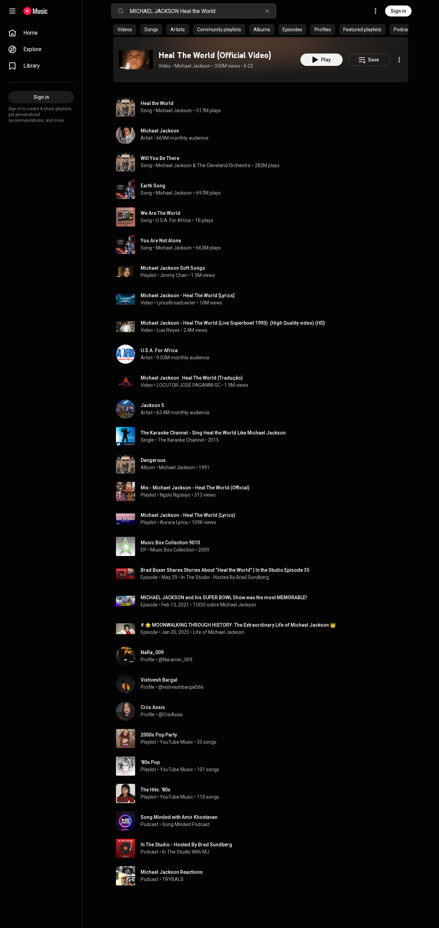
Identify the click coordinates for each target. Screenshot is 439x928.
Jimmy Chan (173, 275)
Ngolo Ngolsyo (175, 495)
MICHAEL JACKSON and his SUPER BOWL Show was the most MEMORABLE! (224, 597)
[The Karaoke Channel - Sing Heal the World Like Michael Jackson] (263, 436)
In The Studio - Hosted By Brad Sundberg (225, 577)
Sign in (398, 11)
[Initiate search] (120, 10)
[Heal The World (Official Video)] (136, 60)
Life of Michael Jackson (218, 632)
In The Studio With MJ (185, 852)
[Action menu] (399, 60)
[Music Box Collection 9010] (263, 546)
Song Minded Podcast (186, 824)
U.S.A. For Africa (173, 220)
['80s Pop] (263, 766)
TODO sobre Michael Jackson (224, 604)
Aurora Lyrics (174, 522)
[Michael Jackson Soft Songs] (263, 272)
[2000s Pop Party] (263, 738)
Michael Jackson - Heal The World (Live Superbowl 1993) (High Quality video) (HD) (233, 323)
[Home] (35, 11)
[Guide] (12, 11)
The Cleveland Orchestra (223, 165)
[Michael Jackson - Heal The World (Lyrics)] (263, 519)
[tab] (124, 29)
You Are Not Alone (161, 240)
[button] (135, 59)
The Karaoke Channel (181, 440)
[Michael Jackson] (263, 134)
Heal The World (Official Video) (214, 55)
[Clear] (267, 10)
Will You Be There (160, 158)
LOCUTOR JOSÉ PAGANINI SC (189, 385)
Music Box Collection (172, 550)
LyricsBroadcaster (176, 302)
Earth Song (153, 185)
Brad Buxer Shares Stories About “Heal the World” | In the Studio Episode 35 (225, 570)
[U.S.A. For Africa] (263, 354)
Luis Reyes (168, 330)
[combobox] (203, 11)
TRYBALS (172, 879)
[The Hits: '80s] (263, 793)
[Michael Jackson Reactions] (263, 876)
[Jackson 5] (263, 409)
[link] (41, 33)
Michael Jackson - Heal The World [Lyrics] (188, 295)
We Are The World (160, 213)
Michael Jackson (193, 66)
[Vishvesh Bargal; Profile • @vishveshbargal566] (263, 683)
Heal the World (157, 103)
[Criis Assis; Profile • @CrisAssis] (263, 711)
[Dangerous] (263, 464)
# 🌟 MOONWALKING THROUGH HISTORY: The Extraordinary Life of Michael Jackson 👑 (238, 625)
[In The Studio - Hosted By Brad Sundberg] (263, 848)
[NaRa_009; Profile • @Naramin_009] (263, 656)
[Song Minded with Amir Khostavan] (263, 821)
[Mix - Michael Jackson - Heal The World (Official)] (263, 491)
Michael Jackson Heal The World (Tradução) (192, 378)
